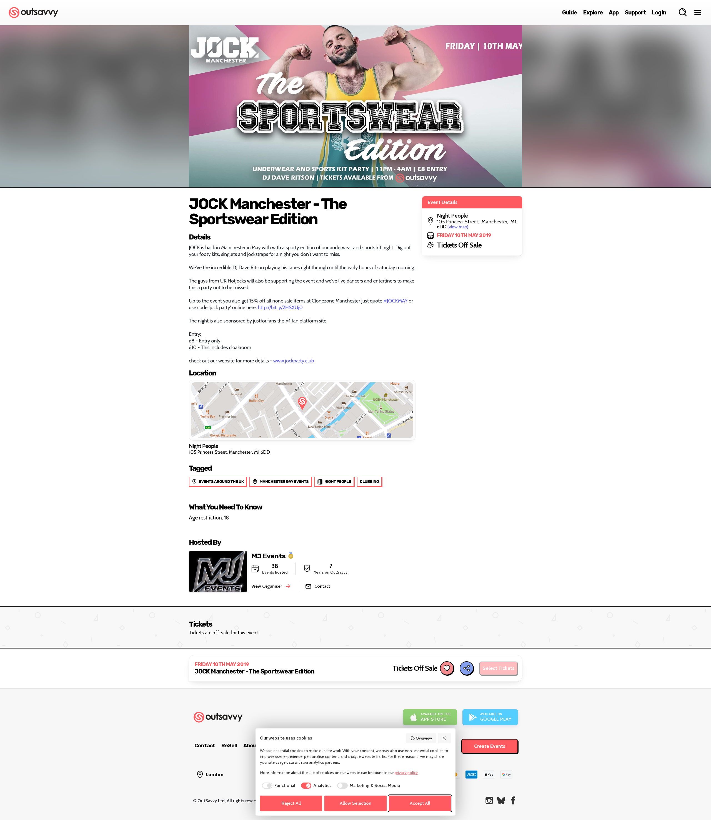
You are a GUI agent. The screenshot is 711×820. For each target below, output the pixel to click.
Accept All (420, 803)
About (251, 745)
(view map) (457, 226)
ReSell (229, 745)
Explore (593, 12)
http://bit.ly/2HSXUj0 (280, 307)
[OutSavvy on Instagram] (489, 800)
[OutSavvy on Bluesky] (501, 800)
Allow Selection (355, 803)
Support (635, 12)
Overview (424, 738)
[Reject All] (444, 738)
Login (659, 12)
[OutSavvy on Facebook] (513, 800)
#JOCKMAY (395, 301)
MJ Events (268, 556)
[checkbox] (277, 785)
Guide (569, 12)
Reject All (291, 803)
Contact (204, 745)
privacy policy (406, 772)
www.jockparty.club (293, 361)
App (614, 12)
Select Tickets (498, 668)
